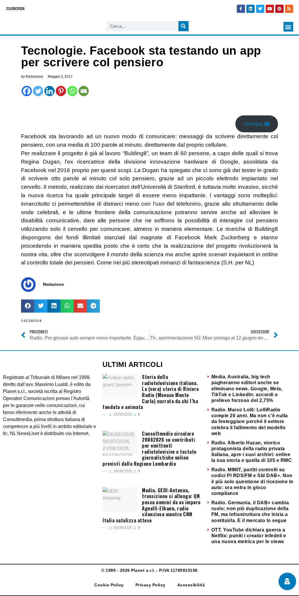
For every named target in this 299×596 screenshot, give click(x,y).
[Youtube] (270, 9)
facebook (31, 321)
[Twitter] (260, 9)
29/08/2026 (122, 414)
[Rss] (289, 9)
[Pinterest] (279, 9)
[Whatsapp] (72, 91)
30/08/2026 (122, 527)
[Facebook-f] (241, 9)
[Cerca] (183, 26)
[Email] (84, 91)
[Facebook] (27, 91)
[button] (288, 27)
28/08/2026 (122, 471)
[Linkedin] (250, 9)
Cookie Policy (109, 585)
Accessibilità (191, 585)
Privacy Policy (150, 585)
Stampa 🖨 (256, 124)
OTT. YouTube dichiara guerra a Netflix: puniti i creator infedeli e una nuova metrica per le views (248, 535)
